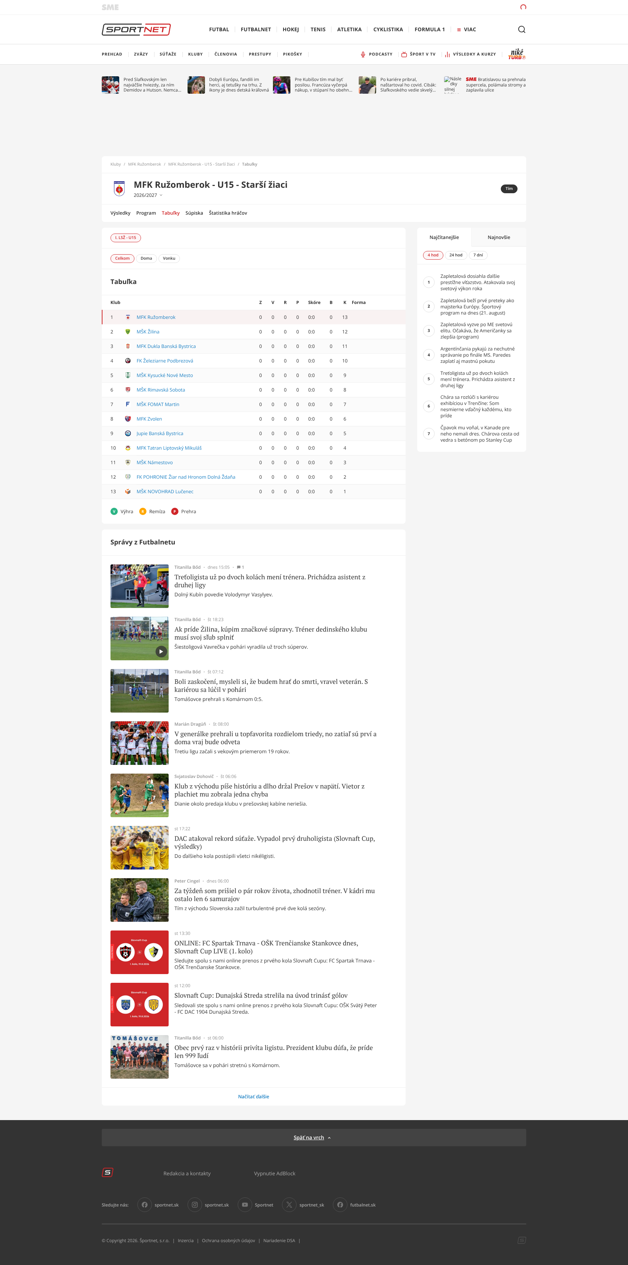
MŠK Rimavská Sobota (161, 389)
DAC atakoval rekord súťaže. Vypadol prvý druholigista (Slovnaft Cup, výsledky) (274, 842)
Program (146, 213)
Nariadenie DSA (279, 1240)
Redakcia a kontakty (187, 1173)
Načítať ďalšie (253, 1096)
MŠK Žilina (148, 331)
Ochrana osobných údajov (228, 1240)
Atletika (349, 29)
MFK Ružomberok (144, 164)
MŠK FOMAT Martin (158, 404)
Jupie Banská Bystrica (160, 433)
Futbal (219, 29)
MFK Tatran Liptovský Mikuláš (169, 448)
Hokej (291, 29)
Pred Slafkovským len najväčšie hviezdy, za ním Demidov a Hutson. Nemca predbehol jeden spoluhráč (151, 85)
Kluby (115, 164)
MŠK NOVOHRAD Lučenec (165, 491)
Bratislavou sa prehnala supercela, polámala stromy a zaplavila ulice (496, 85)
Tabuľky (171, 213)
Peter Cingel (187, 881)
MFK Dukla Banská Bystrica (166, 346)
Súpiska (194, 213)
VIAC (470, 29)
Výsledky (120, 213)
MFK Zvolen (149, 418)
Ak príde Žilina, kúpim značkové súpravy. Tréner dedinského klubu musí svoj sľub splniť (270, 633)
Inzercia (185, 1240)
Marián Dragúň (190, 724)
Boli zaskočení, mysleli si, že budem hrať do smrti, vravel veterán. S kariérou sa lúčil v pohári (271, 685)
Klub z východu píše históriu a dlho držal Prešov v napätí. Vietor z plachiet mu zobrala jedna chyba (269, 790)
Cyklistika (388, 29)
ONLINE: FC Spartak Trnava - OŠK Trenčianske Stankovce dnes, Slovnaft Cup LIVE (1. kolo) (266, 947)
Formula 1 (430, 29)
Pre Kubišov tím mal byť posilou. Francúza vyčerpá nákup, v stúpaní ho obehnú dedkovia (323, 85)
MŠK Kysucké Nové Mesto (165, 375)
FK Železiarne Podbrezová (165, 360)
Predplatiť (470, 7)
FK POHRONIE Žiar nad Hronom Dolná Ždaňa (186, 477)
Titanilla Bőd (187, 567)
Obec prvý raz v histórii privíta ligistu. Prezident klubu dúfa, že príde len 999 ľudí (273, 1051)
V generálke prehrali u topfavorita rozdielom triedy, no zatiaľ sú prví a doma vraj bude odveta (275, 738)
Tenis (318, 29)
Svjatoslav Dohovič (194, 776)
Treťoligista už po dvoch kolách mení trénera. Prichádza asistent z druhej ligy (270, 581)
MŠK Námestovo (155, 462)
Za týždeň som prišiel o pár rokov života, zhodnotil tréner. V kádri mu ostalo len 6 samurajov (274, 895)
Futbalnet (256, 29)
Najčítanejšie (444, 237)
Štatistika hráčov (228, 213)
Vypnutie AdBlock (274, 1173)
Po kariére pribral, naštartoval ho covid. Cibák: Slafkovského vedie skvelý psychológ (408, 85)
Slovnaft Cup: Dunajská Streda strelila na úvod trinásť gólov (260, 996)
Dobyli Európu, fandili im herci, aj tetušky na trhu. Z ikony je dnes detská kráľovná (239, 85)
